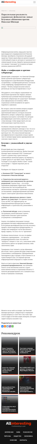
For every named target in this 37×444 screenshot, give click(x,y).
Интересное (9, 432)
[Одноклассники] (5, 326)
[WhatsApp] (12, 326)
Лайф (18, 432)
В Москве (13, 440)
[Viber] (10, 326)
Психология (27, 432)
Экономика (28, 436)
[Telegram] (7, 326)
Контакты (23, 440)
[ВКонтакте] (2, 326)
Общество (4, 10)
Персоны (7, 436)
